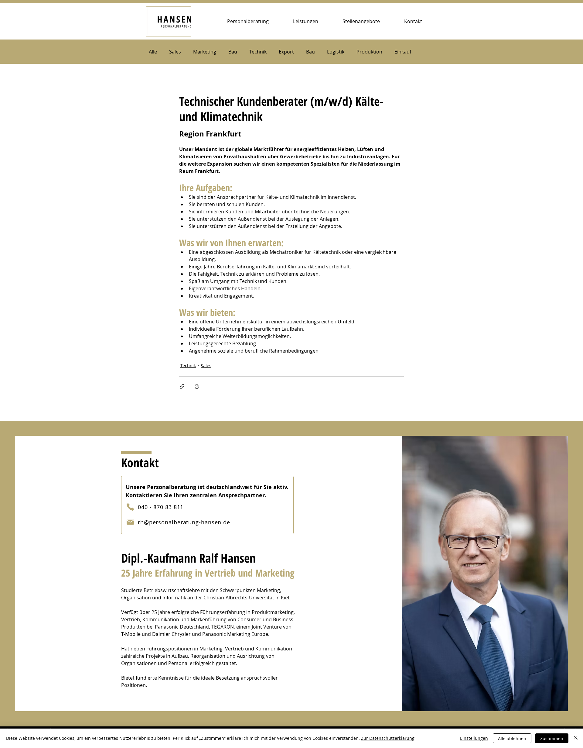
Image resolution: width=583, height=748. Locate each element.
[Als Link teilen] (182, 386)
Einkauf (402, 52)
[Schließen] (575, 738)
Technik (258, 52)
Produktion (369, 52)
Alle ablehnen (512, 738)
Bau (232, 52)
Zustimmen (551, 738)
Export (286, 52)
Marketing (204, 52)
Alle (153, 52)
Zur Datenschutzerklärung (387, 738)
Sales (175, 52)
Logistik (335, 52)
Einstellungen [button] (474, 738)
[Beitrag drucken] (197, 386)
